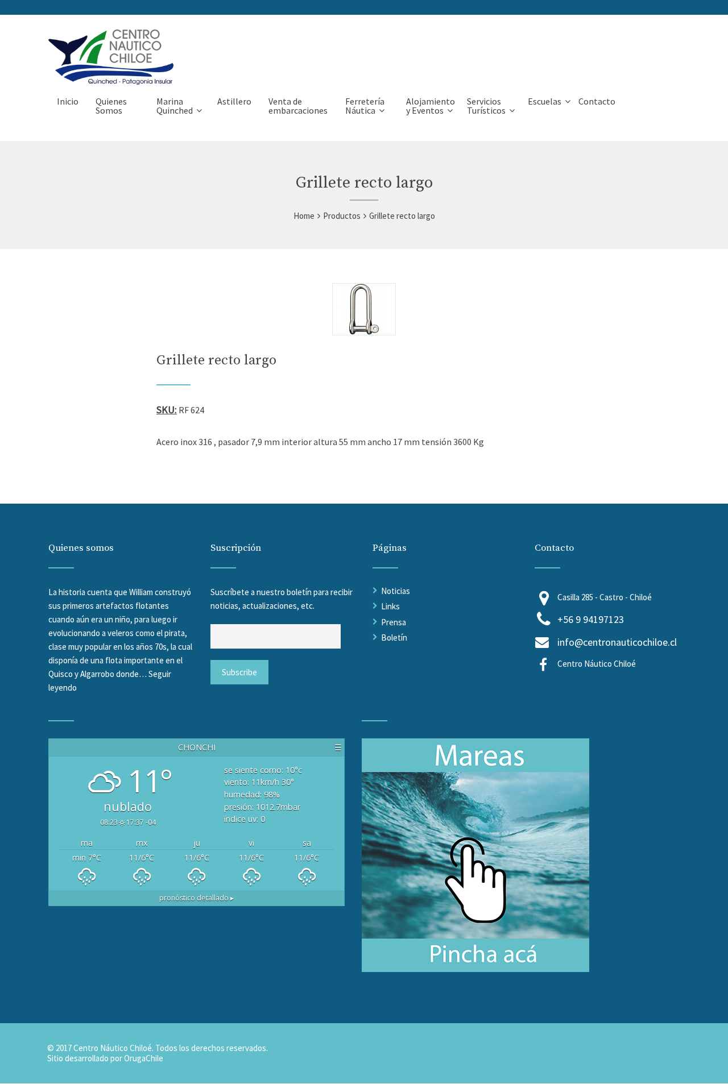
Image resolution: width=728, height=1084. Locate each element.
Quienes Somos (111, 105)
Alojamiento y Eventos (430, 105)
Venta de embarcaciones (298, 105)
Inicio (67, 101)
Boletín (394, 637)
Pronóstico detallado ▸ (196, 898)
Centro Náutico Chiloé (596, 663)
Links (390, 606)
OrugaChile (143, 1058)
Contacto (596, 101)
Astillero (234, 101)
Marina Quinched (174, 105)
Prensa (393, 622)
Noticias (395, 590)
